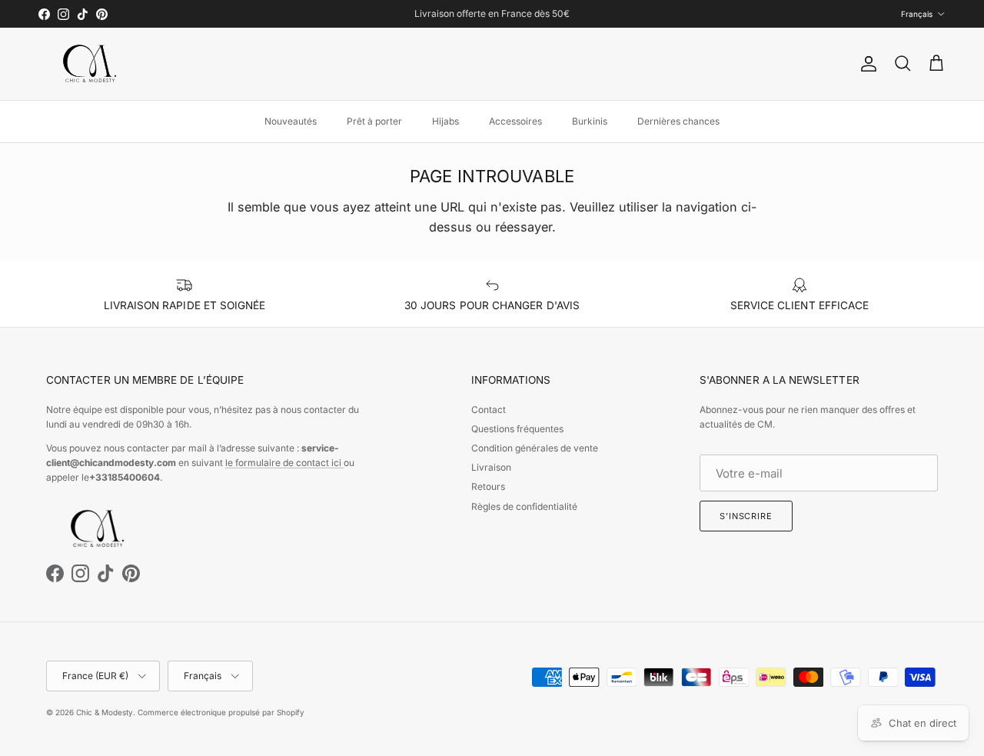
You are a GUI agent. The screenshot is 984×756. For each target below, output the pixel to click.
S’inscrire (746, 516)
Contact (488, 409)
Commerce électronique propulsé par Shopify (221, 712)
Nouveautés (290, 121)
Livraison (491, 467)
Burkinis (589, 121)
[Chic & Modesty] (92, 64)
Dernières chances (678, 121)
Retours (488, 486)
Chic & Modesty (104, 712)
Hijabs (445, 121)
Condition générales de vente (534, 448)
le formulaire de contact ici (284, 462)
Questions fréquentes (517, 429)
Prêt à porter (374, 121)
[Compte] (865, 64)
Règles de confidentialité (524, 506)
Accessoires (515, 121)
